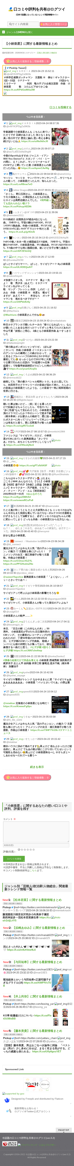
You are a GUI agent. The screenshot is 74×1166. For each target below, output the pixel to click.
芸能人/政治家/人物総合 (47, 53)
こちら (33, 870)
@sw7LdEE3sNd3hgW (18, 151)
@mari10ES (40, 972)
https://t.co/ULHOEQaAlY (18, 267)
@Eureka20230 (14, 260)
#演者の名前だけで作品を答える (20, 660)
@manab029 (42, 938)
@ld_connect (13, 544)
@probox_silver (25, 573)
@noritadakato (58, 320)
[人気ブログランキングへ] (9, 1145)
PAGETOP (63, 1130)
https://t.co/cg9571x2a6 (20, 425)
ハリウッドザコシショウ (25, 272)
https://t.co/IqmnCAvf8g (35, 168)
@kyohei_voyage (15, 675)
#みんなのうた (34, 493)
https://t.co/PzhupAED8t (17, 206)
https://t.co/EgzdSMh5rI (17, 497)
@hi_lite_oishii (14, 719)
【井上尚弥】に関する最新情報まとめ (37, 996)
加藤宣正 (18, 320)
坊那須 (17, 656)
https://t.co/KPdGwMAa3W (19, 89)
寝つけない (29, 339)
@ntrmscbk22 (14, 377)
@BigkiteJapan (25, 399)
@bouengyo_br (14, 624)
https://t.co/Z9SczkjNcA (20, 444)
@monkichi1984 (56, 431)
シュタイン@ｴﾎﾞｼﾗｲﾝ (23, 212)
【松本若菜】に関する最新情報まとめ (37, 899)
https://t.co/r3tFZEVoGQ (17, 251)
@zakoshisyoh (14, 276)
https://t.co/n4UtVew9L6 (21, 949)
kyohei (26, 672)
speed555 (28, 691)
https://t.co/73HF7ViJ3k (44, 730)
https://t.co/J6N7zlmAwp (28, 650)
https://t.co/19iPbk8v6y (16, 301)
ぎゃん (17, 598)
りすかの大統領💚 (33, 458)
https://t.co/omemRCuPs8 (18, 500)
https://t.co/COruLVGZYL (17, 560)
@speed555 (13, 694)
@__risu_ (11, 461)
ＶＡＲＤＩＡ (23, 71)
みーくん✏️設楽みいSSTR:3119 (31, 608)
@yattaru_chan (55, 1041)
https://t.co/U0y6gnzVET (46, 1051)
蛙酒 (16, 506)
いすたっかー (30, 739)
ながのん (26, 148)
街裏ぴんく (28, 307)
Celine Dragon (20, 190)
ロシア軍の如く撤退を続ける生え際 (33, 569)
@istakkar (9, 703)
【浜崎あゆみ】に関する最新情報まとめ (38, 927)
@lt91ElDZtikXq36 (58, 237)
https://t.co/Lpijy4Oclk (22, 231)
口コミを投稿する (61, 107)
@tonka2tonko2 (56, 656)
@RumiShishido (60, 474)
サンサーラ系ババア (14, 910)
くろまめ (28, 374)
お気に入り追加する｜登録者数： (29, 61)
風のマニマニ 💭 (21, 174)
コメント (9, 819)
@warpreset (61, 190)
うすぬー (28, 716)
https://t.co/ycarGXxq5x (23, 368)
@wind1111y (64, 174)
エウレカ (26, 256)
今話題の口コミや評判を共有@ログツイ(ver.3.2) (48, 1154)
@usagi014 (12, 611)
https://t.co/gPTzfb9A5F (33, 465)
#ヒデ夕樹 (35, 647)
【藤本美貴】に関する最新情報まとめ (37, 1030)
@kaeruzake (52, 506)
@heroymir (43, 531)
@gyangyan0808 (57, 598)
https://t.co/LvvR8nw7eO (17, 184)
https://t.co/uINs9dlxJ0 (34, 141)
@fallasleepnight (15, 342)
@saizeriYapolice (13, 576)
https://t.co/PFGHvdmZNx (18, 563)
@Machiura (12, 310)
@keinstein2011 (15, 215)
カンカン (17, 237)
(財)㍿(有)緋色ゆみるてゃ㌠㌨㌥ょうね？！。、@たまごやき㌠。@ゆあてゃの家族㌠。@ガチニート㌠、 (37, 528)
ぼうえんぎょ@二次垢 (35, 621)
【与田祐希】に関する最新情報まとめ (37, 962)
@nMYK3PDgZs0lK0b (19, 74)
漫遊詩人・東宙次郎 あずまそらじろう (34, 396)
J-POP (17, 431)
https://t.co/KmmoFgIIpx (17, 706)
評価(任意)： (10, 851)
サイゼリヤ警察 (31, 585)
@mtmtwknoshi (62, 910)
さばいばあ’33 (11, 1041)
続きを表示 (37, 766)
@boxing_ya (40, 1006)
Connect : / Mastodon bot (27, 541)
